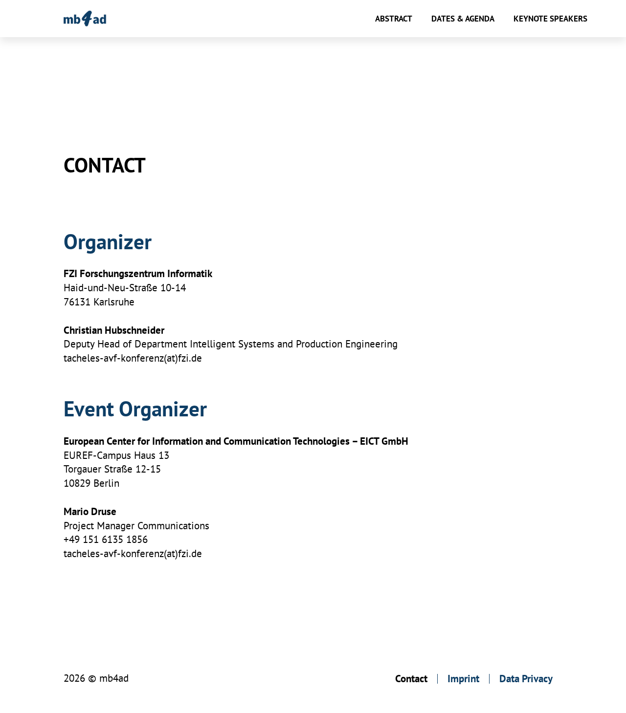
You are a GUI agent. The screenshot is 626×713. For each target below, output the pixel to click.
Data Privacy (526, 678)
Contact (411, 678)
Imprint (463, 678)
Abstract (393, 18)
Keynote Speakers (550, 18)
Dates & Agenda (462, 18)
